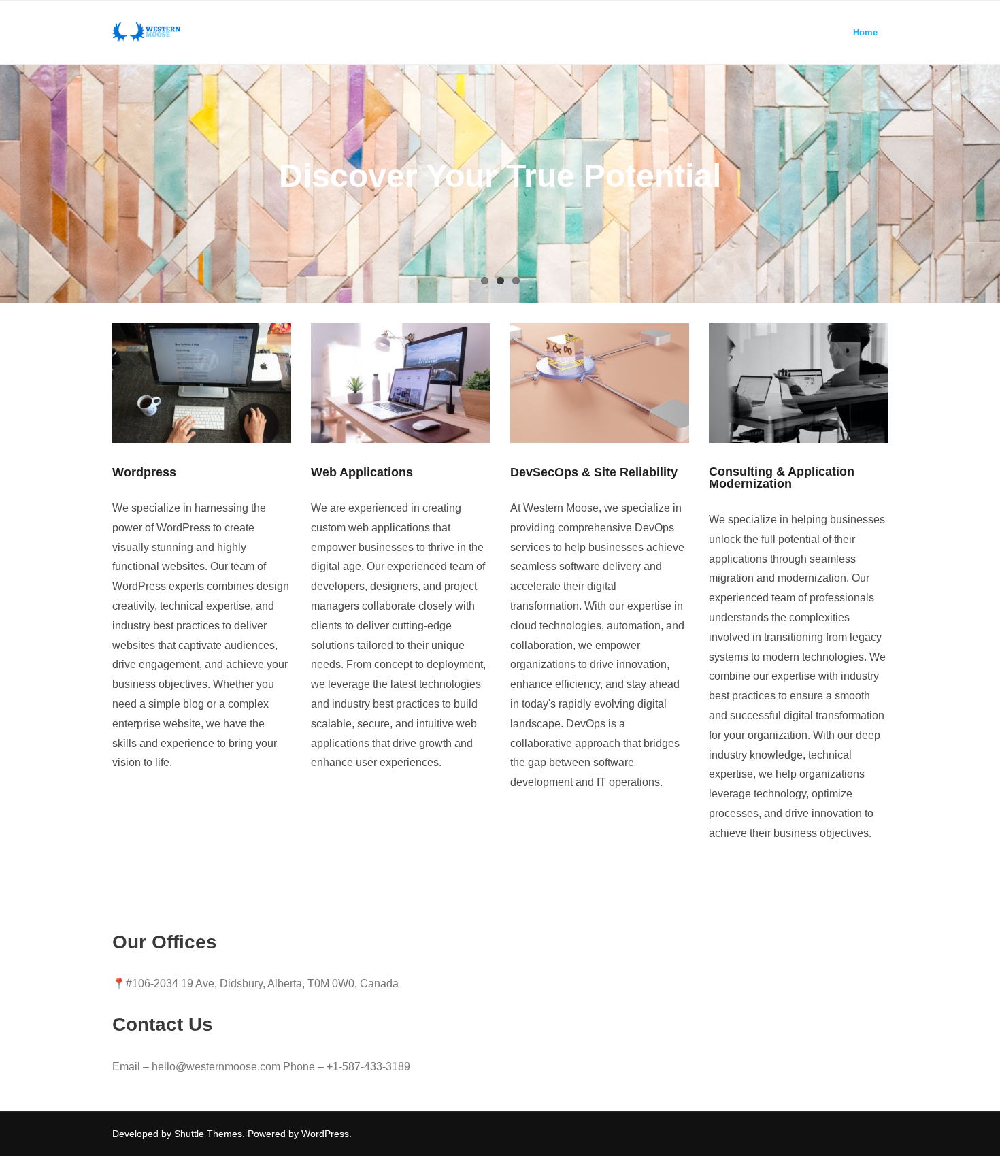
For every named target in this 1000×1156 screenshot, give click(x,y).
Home (865, 32)
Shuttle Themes (208, 1133)
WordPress (325, 1133)
